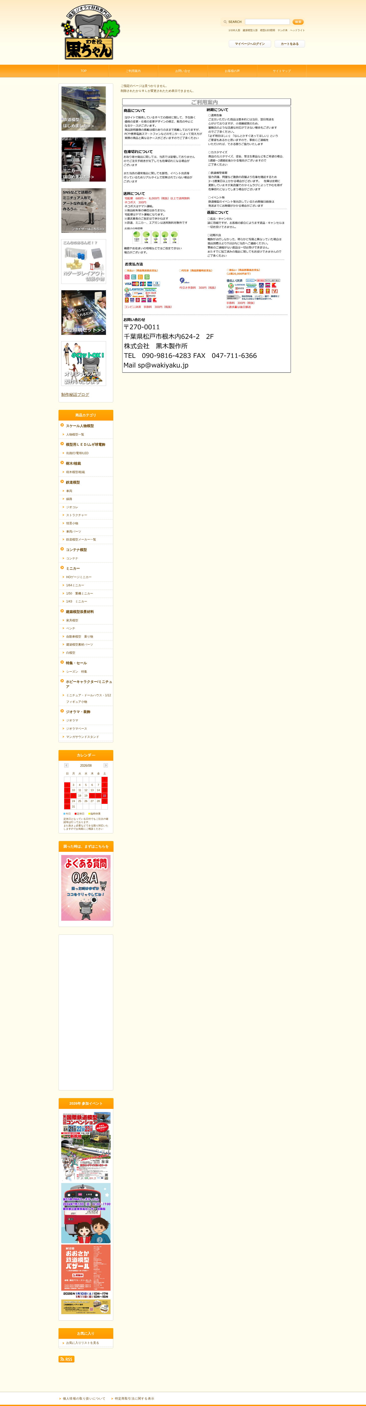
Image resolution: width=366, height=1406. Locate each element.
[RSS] (66, 1360)
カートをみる (290, 44)
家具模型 (72, 620)
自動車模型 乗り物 (79, 636)
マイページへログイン (250, 44)
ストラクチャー (76, 515)
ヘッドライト (297, 30)
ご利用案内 (133, 71)
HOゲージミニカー (79, 577)
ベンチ (70, 628)
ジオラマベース (76, 728)
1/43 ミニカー (76, 601)
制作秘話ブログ (75, 394)
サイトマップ (282, 71)
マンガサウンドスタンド (82, 737)
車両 (69, 491)
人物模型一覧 (75, 434)
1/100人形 (234, 30)
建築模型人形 (250, 30)
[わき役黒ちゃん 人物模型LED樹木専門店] (90, 61)
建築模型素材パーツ (79, 644)
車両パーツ (73, 531)
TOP (84, 71)
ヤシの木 (283, 30)
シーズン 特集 (76, 671)
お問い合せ (182, 71)
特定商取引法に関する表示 (134, 1398)
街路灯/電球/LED (77, 453)
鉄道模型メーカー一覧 (81, 539)
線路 (69, 499)
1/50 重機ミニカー (79, 593)
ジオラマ (72, 720)
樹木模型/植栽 (75, 472)
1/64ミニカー (75, 585)
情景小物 (72, 523)
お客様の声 (232, 71)
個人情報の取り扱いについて (84, 1398)
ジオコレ (72, 507)
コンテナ (72, 558)
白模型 (70, 652)
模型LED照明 (267, 30)
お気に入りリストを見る (82, 1343)
